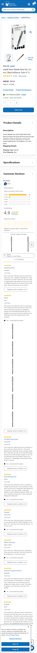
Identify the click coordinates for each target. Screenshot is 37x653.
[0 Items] (33, 4)
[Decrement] (5, 102)
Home (3, 17)
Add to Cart (18, 110)
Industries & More (13, 17)
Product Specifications (23, 90)
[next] (26, 59)
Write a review (22, 76)
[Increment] (16, 102)
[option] (9, 61)
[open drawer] (2, 4)
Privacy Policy (14, 635)
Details (23, 94)
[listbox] (14, 61)
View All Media (30, 58)
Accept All (15, 649)
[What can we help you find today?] (33, 9)
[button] (29, 4)
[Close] (28, 627)
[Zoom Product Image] (31, 32)
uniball (12, 66)
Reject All (15, 644)
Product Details (8, 90)
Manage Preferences (15, 638)
